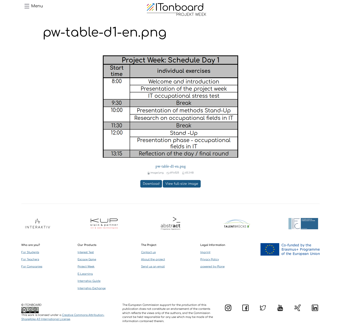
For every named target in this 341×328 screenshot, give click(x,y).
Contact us (148, 252)
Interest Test (86, 252)
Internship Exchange (92, 288)
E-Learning (85, 273)
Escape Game (87, 259)
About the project (153, 259)
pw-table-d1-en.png (171, 166)
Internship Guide (89, 281)
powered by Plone (212, 266)
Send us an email (153, 266)
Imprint (205, 252)
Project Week (86, 266)
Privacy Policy (209, 259)
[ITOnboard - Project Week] (176, 9)
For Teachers (30, 259)
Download (151, 184)
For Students (30, 252)
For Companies (31, 266)
